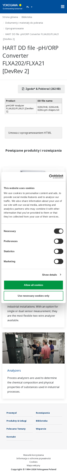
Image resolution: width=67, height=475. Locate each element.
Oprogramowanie (14, 28)
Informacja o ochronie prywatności (33, 458)
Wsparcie (41, 428)
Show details (49, 274)
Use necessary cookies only (33, 295)
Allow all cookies (33, 285)
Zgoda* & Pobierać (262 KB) (43, 89)
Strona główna (10, 17)
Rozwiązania (43, 412)
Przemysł (12, 412)
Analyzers (14, 370)
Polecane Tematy (16, 428)
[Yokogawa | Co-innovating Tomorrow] (12, 7)
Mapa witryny (33, 465)
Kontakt (11, 436)
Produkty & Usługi (17, 420)
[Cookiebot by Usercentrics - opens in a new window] (49, 176)
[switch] (58, 241)
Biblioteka (26, 17)
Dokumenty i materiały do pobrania (24, 22)
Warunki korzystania (33, 454)
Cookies (33, 461)
